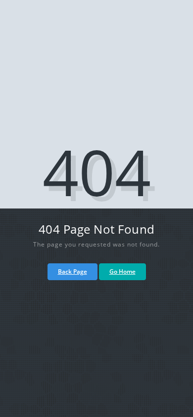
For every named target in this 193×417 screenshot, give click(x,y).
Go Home (122, 271)
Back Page (72, 271)
